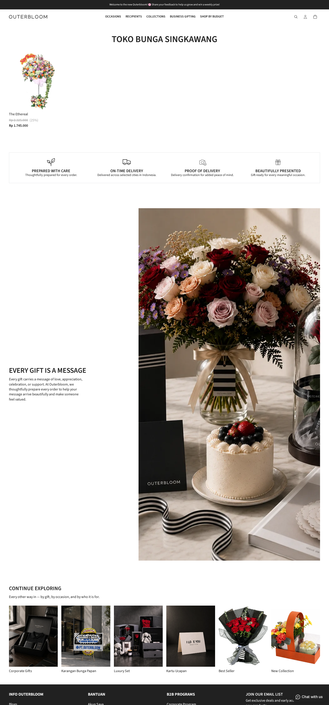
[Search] (296, 17)
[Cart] (315, 17)
